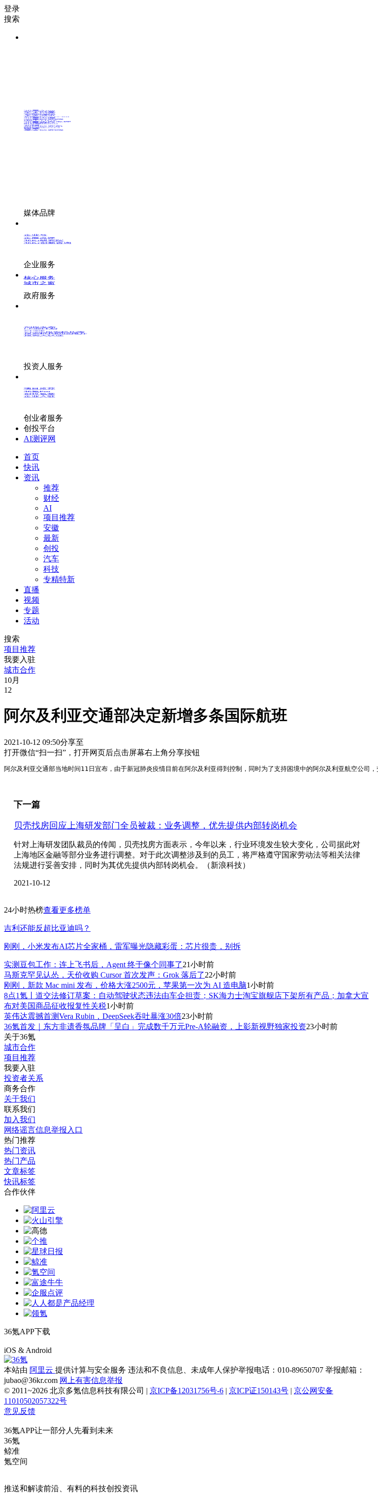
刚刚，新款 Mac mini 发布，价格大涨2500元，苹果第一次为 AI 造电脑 (125, 985)
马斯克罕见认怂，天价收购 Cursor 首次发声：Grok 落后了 (104, 975)
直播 (31, 589)
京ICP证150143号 (258, 1390)
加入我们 (19, 1119)
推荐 (51, 488)
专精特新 (59, 579)
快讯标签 (19, 1181)
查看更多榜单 (67, 910)
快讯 (31, 467)
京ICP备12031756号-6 (186, 1390)
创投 (51, 548)
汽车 (51, 558)
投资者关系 (23, 1078)
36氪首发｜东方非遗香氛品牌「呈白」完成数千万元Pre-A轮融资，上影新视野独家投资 (155, 1026)
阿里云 (42, 1370)
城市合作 (19, 1047)
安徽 (51, 527)
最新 (51, 538)
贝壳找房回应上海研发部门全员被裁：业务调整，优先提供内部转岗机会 (155, 825)
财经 (51, 498)
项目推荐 (59, 517)
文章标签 (19, 1171)
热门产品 (19, 1161)
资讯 (31, 477)
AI (47, 508)
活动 (31, 620)
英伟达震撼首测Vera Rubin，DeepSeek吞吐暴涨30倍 (93, 1016)
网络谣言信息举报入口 (43, 1130)
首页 (31, 457)
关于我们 (19, 1099)
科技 (51, 569)
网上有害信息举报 (91, 1380)
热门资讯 (19, 1150)
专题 (31, 610)
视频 (31, 600)
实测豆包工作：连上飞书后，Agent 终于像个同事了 (93, 964)
